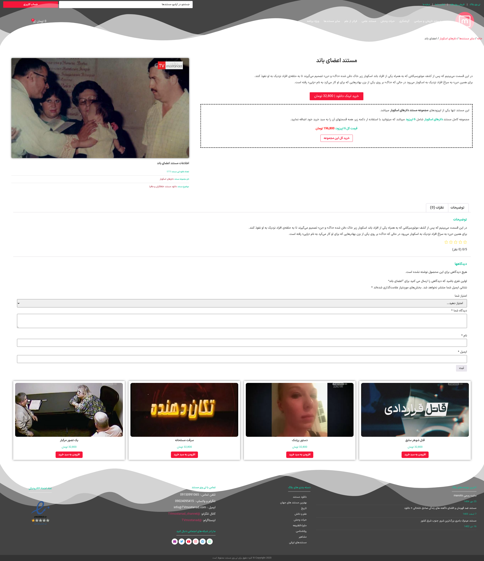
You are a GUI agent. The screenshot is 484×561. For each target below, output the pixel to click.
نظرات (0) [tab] (437, 207)
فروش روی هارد (457, 4)
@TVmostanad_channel (184, 514)
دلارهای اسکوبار (448, 38)
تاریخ (304, 508)
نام (464, 335)
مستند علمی (369, 21)
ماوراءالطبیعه (300, 526)
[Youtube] (189, 541)
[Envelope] (175, 541)
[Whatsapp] (210, 541)
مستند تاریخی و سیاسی (427, 21)
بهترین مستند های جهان (293, 503)
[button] (336, 96)
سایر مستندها (332, 21)
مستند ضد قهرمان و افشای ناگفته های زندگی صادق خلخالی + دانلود (440, 508)
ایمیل (462, 351)
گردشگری (404, 21)
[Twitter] (182, 541)
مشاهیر (303, 537)
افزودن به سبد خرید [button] (415, 455)
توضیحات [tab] (457, 207)
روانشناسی (301, 531)
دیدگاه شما (459, 310)
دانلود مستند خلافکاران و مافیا (163, 186)
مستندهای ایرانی (298, 543)
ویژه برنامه (313, 21)
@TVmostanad (192, 520)
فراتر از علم (350, 21)
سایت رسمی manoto (465, 496)
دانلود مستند (300, 497)
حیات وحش (388, 21)
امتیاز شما (461, 295)
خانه (479, 38)
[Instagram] (196, 541)
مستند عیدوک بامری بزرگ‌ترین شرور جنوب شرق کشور (448, 521)
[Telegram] (203, 541)
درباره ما (426, 4)
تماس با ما (440, 4)
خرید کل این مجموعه (337, 138)
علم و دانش (301, 514)
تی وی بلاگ (475, 4)
